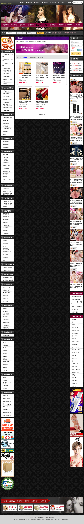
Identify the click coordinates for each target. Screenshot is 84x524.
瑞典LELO (74, 377)
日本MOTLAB (75, 361)
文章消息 (70, 25)
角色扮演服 (5, 364)
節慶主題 (4, 350)
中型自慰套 (5, 160)
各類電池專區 (6, 335)
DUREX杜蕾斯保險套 (76, 306)
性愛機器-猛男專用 (7, 201)
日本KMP (73, 355)
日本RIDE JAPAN (75, 350)
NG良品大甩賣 (6, 68)
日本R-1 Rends (75, 341)
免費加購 (6, 25)
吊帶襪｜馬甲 (6, 361)
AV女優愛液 (5, 225)
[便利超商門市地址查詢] (7, 435)
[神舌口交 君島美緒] (76, 452)
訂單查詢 (53, 25)
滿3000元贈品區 (6, 404)
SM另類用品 (5, 301)
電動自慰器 (5, 174)
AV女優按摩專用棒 (7, 267)
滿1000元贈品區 (6, 395)
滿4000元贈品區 (6, 406)
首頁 (23, 2)
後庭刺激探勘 (6, 314)
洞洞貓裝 (4, 353)
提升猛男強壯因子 (7, 194)
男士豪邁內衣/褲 (6, 383)
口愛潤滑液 (5, 222)
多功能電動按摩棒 (7, 117)
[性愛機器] (76, 425)
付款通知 (61, 25)
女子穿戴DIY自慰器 (7, 280)
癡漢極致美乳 (6, 171)
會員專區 (43, 501)
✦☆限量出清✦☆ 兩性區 (7, 64)
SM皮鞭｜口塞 (6, 293)
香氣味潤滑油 (6, 219)
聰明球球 (4, 134)
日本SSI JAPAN (75, 347)
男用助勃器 (5, 176)
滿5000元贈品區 (6, 409)
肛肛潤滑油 (5, 243)
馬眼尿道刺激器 (6, 251)
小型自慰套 (5, 157)
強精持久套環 (6, 188)
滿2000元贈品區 (6, 401)
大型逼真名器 (6, 162)
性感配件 (4, 367)
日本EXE (73, 338)
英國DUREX (74, 363)
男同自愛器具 (6, 249)
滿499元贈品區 (6, 398)
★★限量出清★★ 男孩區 (7, 55)
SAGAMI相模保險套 (76, 296)
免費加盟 (46, 2)
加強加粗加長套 (6, 191)
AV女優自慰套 (6, 165)
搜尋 (41, 33)
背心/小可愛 (5, 342)
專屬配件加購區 (6, 71)
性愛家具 (4, 206)
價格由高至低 (41, 57)
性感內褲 (4, 370)
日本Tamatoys (74, 333)
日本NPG (73, 319)
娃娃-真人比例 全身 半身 (7, 180)
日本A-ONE (74, 336)
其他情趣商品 (6, 328)
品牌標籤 (31, 25)
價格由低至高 (33, 57)
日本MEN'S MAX (75, 352)
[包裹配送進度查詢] (7, 424)
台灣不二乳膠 (74, 312)
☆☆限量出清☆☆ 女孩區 (7, 60)
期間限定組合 (6, 76)
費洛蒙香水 (5, 311)
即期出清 (4, 83)
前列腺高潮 (5, 257)
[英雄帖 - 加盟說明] (7, 456)
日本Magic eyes (75, 330)
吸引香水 (4, 246)
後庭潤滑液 (5, 230)
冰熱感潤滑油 (6, 216)
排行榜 (22, 25)
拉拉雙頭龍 (5, 254)
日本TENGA (74, 327)
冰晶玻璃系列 (6, 325)
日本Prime (74, 358)
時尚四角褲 (5, 385)
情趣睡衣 (4, 356)
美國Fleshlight (74, 366)
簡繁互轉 (54, 2)
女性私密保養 (6, 319)
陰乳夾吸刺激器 (6, 129)
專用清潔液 (5, 316)
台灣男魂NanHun (75, 386)
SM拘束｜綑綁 (6, 290)
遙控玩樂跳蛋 (6, 147)
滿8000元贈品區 (6, 415)
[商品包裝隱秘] (7, 468)
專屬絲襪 (4, 380)
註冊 (78, 53)
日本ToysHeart (75, 324)
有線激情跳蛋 (6, 141)
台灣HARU (74, 383)
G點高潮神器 (5, 123)
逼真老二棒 (5, 120)
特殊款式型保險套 (7, 107)
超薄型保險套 (6, 93)
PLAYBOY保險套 (75, 299)
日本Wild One (74, 344)
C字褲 (4, 348)
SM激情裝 (5, 298)
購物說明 (38, 2)
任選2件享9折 (6, 73)
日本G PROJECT (75, 322)
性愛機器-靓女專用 (7, 204)
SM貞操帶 (5, 295)
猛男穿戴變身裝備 (7, 277)
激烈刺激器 (5, 240)
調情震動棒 (5, 126)
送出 (73, 53)
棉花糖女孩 (5, 345)
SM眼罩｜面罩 (6, 287)
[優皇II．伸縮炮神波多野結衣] (76, 401)
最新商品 (14, 25)
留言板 (78, 25)
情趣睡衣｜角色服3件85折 (7, 80)
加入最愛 (62, 2)
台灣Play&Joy (74, 380)
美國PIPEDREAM (75, 369)
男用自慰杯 (5, 154)
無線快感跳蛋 (6, 144)
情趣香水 (4, 308)
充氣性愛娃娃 (6, 168)
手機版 (69, 2)
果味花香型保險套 (7, 105)
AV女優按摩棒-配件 (7, 270)
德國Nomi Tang (75, 372)
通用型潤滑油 (6, 214)
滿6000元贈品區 (6, 412)
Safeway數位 (74, 309)
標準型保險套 (6, 91)
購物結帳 (29, 2)
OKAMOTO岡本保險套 (76, 302)
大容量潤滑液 (6, 233)
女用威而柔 (5, 131)
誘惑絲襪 (4, 359)
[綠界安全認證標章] (7, 484)
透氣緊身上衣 (6, 388)
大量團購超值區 (6, 110)
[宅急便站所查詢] (7, 451)
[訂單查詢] (7, 444)
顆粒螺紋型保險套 (7, 99)
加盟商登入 (35, 501)
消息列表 (19, 501)
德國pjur (73, 375)
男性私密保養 (6, 322)
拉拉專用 (4, 260)
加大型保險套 (6, 96)
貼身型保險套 (6, 102)
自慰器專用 (5, 228)
